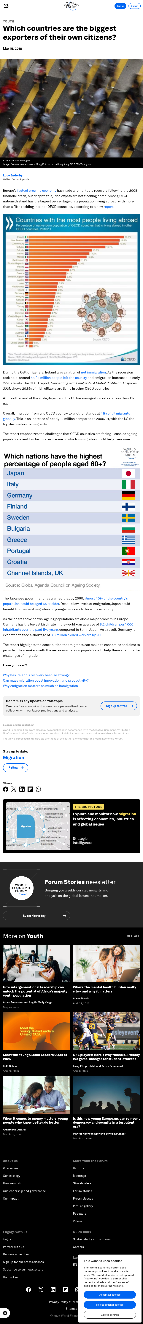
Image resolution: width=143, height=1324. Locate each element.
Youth (8, 21)
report (108, 207)
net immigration (93, 372)
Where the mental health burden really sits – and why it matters (104, 989)
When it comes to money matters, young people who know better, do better (35, 1121)
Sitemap (71, 1308)
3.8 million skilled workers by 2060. (78, 635)
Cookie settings (110, 1314)
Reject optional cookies (109, 1304)
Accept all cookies (109, 1294)
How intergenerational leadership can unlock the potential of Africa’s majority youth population (35, 991)
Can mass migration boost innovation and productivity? (46, 680)
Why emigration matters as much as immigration (40, 686)
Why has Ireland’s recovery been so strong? (36, 675)
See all (133, 936)
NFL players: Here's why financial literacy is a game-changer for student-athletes (106, 1057)
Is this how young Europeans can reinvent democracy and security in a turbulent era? (106, 1122)
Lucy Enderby (13, 175)
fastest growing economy (36, 190)
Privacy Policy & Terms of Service (71, 1302)
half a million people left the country (59, 378)
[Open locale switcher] (5, 1313)
